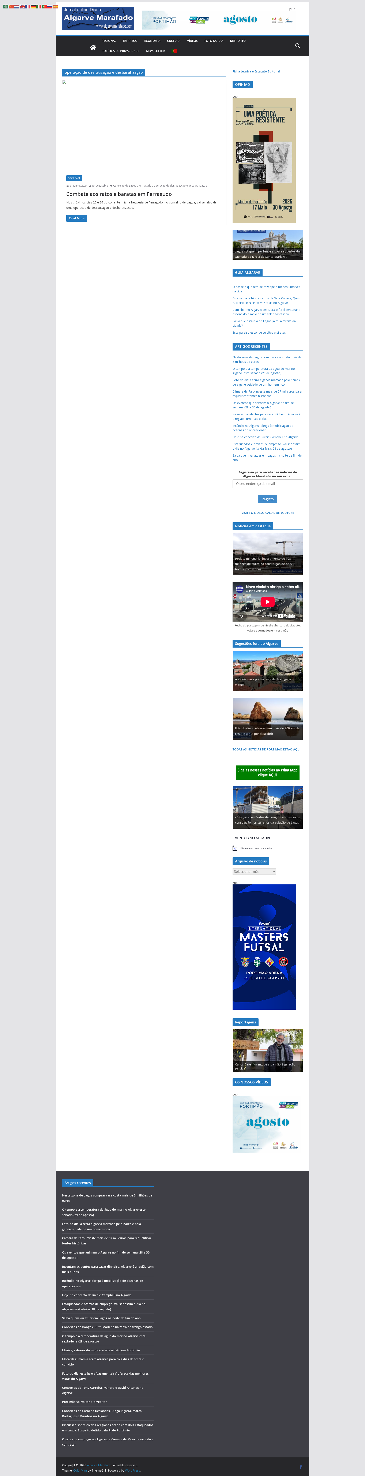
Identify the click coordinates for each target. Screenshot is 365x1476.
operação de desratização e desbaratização (180, 185)
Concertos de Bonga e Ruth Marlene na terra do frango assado (107, 1327)
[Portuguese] (174, 51)
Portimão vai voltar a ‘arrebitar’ (84, 1402)
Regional (109, 41)
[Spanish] (55, 6)
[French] (28, 6)
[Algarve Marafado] (93, 47)
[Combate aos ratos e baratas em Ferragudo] (144, 125)
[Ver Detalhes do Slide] (268, 245)
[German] (33, 6)
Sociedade (74, 178)
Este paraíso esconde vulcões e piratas (259, 332)
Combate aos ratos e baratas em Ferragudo (119, 193)
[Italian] (39, 6)
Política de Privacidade (120, 51)
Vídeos (192, 41)
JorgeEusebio (100, 185)
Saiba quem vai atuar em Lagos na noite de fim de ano (101, 1318)
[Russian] (50, 6)
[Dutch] (17, 6)
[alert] (268, 848)
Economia (152, 41)
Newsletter (155, 51)
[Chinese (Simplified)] (11, 6)
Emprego (130, 41)
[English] (22, 6)
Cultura (173, 41)
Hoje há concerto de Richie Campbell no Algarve (265, 437)
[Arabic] (6, 6)
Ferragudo (145, 185)
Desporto (238, 41)
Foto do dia (213, 41)
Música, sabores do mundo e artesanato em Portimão (101, 1350)
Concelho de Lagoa (124, 185)
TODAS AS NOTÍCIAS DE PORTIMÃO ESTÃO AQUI (266, 749)
